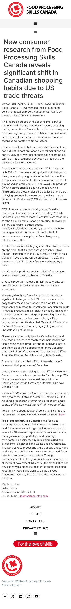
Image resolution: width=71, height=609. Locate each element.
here (61, 414)
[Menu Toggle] (35, 23)
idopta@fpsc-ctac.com (34, 495)
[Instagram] (28, 596)
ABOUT (35, 507)
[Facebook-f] (5, 596)
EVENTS (36, 514)
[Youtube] (36, 596)
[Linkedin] (21, 596)
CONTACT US (35, 521)
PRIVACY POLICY (35, 528)
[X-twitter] (13, 596)
